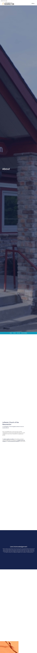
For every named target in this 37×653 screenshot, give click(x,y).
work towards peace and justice (13, 441)
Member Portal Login (4, 0)
